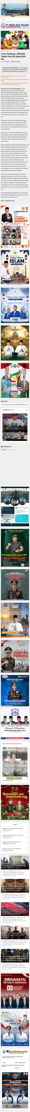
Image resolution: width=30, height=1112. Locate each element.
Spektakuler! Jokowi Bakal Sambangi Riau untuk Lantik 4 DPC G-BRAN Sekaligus (14, 935)
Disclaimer (17, 1067)
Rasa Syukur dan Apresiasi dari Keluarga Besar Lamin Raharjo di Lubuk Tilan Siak (13, 865)
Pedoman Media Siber (20, 1065)
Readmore (13, 875)
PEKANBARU (7, 51)
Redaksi (4, 1062)
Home (2, 51)
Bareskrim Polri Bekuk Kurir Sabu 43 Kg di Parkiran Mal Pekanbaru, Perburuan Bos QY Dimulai (14, 888)
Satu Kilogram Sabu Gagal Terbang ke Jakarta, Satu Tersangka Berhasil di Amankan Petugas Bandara (14, 958)
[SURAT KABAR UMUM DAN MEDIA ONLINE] (15, 16)
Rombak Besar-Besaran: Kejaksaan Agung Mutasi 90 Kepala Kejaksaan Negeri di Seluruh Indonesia (14, 912)
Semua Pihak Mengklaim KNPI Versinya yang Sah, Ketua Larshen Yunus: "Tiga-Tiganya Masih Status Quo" (15, 422)
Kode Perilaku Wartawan (20, 1062)
